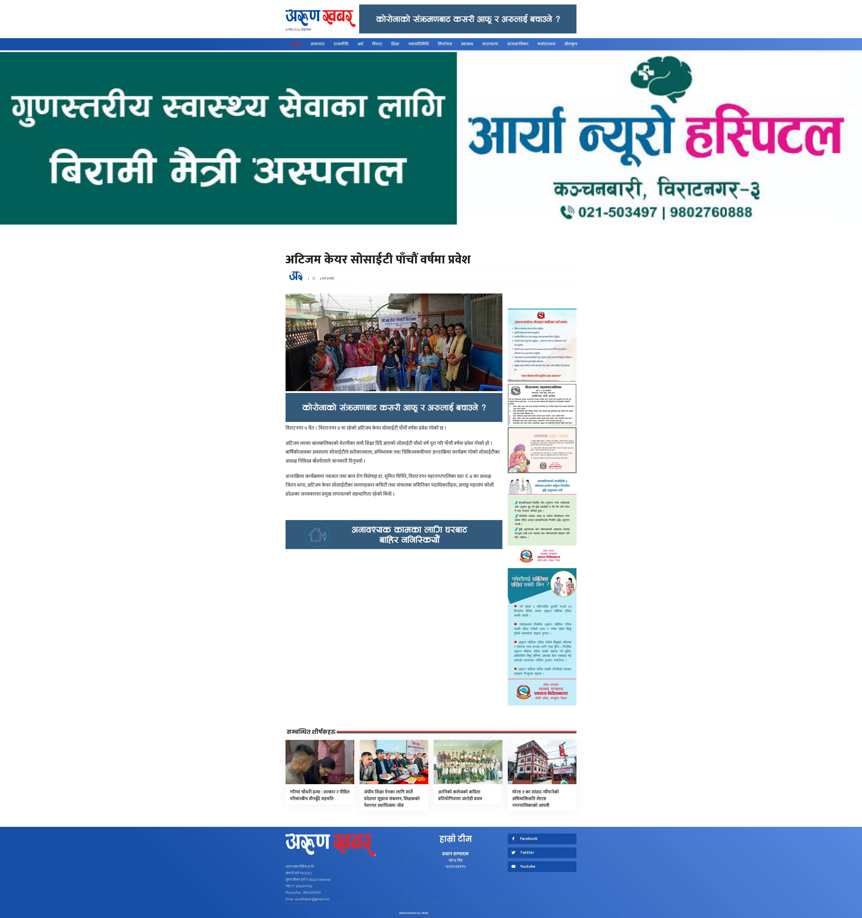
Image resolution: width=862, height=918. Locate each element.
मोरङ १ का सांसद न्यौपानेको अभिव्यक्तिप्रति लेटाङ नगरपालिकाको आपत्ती (535, 798)
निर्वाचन (445, 44)
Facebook (528, 839)
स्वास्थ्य (467, 44)
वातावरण (490, 44)
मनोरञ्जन (546, 44)
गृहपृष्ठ (296, 44)
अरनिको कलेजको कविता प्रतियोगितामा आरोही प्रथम (460, 795)
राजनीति (341, 44)
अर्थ (360, 44)
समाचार (318, 44)
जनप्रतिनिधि (418, 44)
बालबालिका (517, 44)
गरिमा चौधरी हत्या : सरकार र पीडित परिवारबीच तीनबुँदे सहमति (320, 795)
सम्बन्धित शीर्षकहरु (311, 732)
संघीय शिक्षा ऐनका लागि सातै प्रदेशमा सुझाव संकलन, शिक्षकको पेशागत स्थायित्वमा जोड (392, 798)
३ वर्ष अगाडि (326, 278)
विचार (377, 44)
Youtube (527, 867)
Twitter (527, 853)
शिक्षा (395, 44)
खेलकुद (571, 44)
